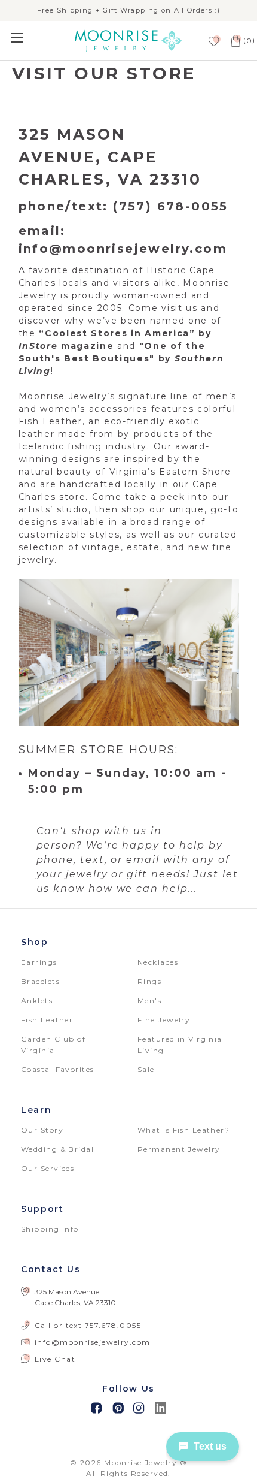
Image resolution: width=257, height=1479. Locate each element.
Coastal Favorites (57, 1069)
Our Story (42, 1129)
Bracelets (40, 981)
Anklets (37, 1000)
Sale (146, 1069)
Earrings (39, 962)
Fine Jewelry (163, 1019)
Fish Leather (47, 1019)
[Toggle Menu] (32, 37)
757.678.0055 (113, 1325)
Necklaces (157, 962)
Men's (149, 1000)
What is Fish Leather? (183, 1129)
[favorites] (213, 40)
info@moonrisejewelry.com (93, 1342)
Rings (149, 981)
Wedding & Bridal (57, 1149)
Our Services (47, 1168)
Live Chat (55, 1358)
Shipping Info (50, 1228)
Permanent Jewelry (178, 1149)
